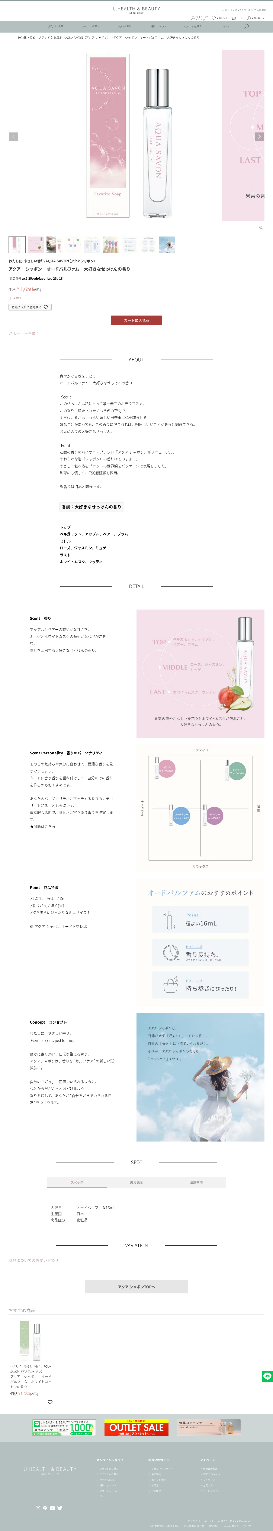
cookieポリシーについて (237, 1526)
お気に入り (222, 18)
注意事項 (196, 1182)
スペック (77, 1182)
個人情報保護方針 (194, 1526)
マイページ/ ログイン (202, 18)
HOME (22, 37)
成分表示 (136, 1182)
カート (239, 18)
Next (259, 136)
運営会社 (214, 1526)
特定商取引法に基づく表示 (165, 1526)
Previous (13, 136)
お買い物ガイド (259, 18)
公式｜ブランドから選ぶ (45, 37)
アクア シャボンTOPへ (136, 1287)
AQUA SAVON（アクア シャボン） (87, 37)
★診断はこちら (42, 826)
